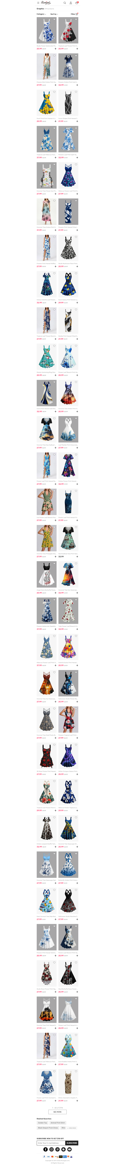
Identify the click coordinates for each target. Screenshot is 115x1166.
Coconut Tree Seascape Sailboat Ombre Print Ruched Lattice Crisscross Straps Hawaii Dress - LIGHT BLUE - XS (47, 880)
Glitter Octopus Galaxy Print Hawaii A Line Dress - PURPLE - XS (68, 771)
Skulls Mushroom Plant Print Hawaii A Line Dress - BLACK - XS (68, 263)
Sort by (53, 14)
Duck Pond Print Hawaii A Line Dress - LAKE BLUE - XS (47, 118)
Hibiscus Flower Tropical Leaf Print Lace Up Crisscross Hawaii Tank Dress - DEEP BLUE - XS (68, 807)
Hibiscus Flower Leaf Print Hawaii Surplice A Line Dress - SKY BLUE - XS (47, 662)
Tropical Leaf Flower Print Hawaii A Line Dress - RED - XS (68, 46)
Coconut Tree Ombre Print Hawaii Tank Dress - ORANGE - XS (68, 408)
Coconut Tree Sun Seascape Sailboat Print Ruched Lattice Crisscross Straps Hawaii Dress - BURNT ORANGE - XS (47, 699)
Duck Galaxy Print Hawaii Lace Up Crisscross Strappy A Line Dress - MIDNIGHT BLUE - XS (68, 300)
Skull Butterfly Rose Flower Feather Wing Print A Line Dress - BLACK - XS (68, 989)
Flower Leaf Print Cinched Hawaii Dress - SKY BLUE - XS (47, 1098)
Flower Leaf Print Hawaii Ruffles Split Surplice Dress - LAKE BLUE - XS (47, 481)
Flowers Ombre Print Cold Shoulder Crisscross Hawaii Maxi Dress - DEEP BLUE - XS (68, 82)
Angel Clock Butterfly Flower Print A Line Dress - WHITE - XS (47, 590)
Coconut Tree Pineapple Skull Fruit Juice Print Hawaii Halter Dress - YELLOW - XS (47, 554)
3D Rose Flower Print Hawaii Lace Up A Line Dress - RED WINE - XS (47, 771)
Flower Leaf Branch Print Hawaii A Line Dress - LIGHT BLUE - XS (68, 372)
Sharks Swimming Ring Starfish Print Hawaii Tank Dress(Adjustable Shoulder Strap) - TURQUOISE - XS (47, 372)
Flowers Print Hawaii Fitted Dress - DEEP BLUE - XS (68, 227)
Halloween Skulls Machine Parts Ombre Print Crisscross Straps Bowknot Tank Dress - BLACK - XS (68, 916)
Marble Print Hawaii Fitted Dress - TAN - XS (68, 336)
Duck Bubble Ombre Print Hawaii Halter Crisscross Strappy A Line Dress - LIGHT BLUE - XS (68, 1061)
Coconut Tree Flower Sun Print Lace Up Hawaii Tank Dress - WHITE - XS (47, 191)
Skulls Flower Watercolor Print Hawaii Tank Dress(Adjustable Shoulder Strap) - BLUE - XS (47, 46)
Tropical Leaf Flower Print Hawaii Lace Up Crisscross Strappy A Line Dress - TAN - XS (47, 807)
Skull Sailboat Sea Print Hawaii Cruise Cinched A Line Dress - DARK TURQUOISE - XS (68, 554)
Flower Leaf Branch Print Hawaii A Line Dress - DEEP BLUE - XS (68, 953)
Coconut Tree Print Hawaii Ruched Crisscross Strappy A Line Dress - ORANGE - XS (47, 1025)
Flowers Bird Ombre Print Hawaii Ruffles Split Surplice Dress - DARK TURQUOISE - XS (47, 82)
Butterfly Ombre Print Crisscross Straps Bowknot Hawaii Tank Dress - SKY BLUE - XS (68, 880)
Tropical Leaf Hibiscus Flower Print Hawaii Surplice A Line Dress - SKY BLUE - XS (47, 155)
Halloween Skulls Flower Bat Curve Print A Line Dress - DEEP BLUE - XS (68, 699)
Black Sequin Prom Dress (48, 1128)
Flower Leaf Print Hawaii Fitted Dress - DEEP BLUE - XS (68, 517)
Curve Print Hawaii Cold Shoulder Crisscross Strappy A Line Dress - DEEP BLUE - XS (47, 408)
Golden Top (42, 1123)
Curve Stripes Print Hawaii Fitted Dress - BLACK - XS (68, 118)
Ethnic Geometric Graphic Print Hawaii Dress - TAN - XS (68, 1098)
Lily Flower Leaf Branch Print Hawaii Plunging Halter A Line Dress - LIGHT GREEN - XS (47, 517)
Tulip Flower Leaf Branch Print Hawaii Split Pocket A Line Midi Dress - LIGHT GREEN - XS (68, 626)
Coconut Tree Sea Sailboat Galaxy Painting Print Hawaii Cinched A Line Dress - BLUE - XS (47, 445)
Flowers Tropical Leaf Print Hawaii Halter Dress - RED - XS (68, 735)
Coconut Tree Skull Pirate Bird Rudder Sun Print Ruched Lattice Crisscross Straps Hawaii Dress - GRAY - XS (47, 735)
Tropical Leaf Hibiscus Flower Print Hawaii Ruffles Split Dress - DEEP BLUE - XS (47, 1061)
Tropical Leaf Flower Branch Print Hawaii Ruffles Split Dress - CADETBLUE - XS (47, 336)
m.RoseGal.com (47, 3)
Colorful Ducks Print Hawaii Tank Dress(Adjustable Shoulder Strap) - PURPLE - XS (68, 662)
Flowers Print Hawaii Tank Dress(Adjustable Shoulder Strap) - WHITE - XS (47, 953)
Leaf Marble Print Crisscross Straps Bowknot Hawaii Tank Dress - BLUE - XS (68, 445)
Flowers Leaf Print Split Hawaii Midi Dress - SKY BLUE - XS (68, 155)
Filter (73, 14)
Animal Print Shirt (58, 1123)
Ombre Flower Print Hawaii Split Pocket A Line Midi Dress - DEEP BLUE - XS (68, 481)
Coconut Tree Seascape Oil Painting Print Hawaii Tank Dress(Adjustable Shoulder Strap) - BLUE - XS (68, 844)
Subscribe (72, 1143)
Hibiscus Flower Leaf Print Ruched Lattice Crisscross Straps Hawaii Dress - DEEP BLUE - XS (68, 191)
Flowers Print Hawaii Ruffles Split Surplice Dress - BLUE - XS (47, 263)
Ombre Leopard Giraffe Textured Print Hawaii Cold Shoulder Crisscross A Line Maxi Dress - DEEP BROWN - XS (47, 844)
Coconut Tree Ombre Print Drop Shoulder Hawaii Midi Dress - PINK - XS (47, 227)
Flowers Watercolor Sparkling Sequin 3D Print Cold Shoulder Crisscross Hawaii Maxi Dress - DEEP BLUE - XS (47, 626)
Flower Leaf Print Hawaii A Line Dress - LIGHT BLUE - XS (68, 1025)
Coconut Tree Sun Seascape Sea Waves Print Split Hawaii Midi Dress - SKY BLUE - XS (68, 590)
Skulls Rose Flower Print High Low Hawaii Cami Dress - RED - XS (47, 989)
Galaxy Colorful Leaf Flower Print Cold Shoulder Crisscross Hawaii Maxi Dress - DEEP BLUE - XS (47, 300)
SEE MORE (57, 1112)
